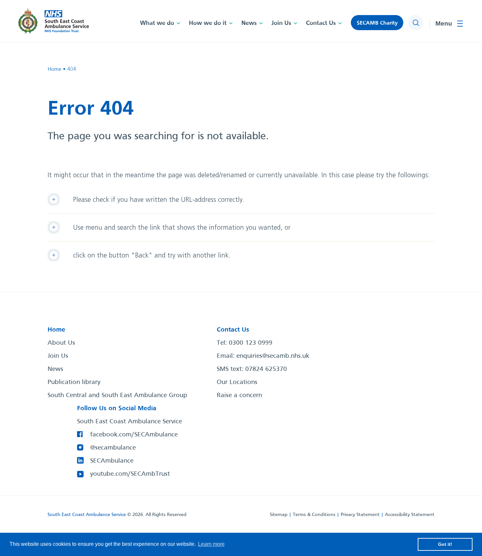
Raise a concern (239, 395)
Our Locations (237, 382)
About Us (61, 343)
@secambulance (113, 448)
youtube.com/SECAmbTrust (130, 474)
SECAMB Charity (377, 23)
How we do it (208, 23)
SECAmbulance (111, 461)
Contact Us (321, 23)
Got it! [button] (445, 544)
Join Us (281, 23)
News (249, 23)
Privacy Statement (360, 514)
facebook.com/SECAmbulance (134, 435)
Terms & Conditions (314, 514)
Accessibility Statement (409, 514)
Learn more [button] (211, 544)
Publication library (74, 382)
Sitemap (279, 514)
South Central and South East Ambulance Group (117, 395)
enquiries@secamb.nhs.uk (272, 356)
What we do (157, 23)
